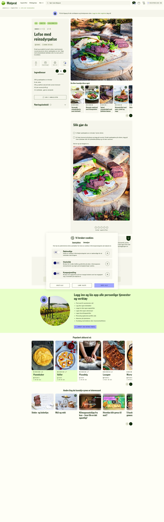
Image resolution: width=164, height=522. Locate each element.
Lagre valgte (82, 285)
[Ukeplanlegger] (139, 3)
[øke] (64, 71)
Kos (36, 23)
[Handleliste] (144, 3)
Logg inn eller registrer (99, 13)
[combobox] (88, 3)
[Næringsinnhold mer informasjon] (50, 105)
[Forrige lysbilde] (127, 115)
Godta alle (104, 285)
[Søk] (47, 3)
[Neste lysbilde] (130, 115)
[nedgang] (57, 71)
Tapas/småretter (52, 23)
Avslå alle (59, 285)
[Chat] (134, 3)
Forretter (42, 23)
